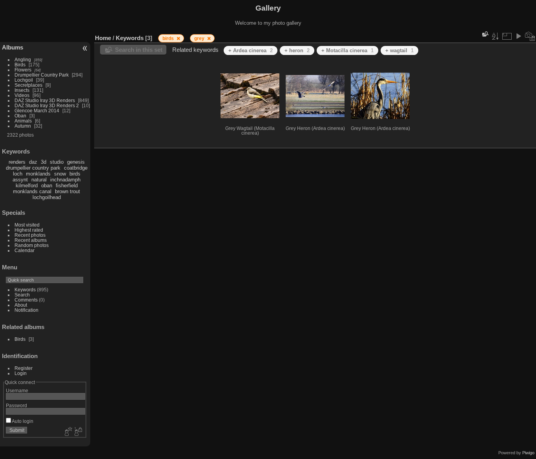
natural (39, 180)
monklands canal (32, 191)
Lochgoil (24, 79)
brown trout (67, 191)
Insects (22, 90)
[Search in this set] (484, 34)
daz (33, 162)
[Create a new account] (67, 432)
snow (60, 174)
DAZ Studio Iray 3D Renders (45, 100)
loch (17, 174)
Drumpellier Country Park (42, 74)
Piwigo (528, 452)
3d (43, 162)
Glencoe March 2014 (37, 110)
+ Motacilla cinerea (347, 50)
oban (46, 185)
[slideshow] (518, 36)
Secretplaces (28, 85)
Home (103, 38)
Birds (20, 64)
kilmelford (27, 185)
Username (17, 390)
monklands (38, 174)
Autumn (23, 125)
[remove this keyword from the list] (178, 38)
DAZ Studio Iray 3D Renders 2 (47, 105)
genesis (76, 162)
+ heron (297, 50)
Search (22, 294)
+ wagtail (399, 50)
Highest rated (29, 229)
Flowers (23, 69)
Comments (26, 299)
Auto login (22, 421)
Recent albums (31, 240)
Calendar (25, 250)
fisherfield (67, 185)
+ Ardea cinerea (250, 50)
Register (24, 368)
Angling (23, 59)
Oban (20, 115)
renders (17, 162)
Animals (23, 120)
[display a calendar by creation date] (530, 36)
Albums (12, 47)
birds (74, 174)
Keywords (25, 289)
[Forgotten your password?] (78, 432)
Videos (22, 95)
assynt (20, 180)
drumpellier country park (33, 168)
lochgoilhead (47, 197)
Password (16, 405)
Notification (26, 310)
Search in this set (138, 49)
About (21, 304)
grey (200, 38)
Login (21, 373)
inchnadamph (65, 180)
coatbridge (76, 168)
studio (57, 162)
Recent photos (30, 235)
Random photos (32, 245)
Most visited (27, 224)
